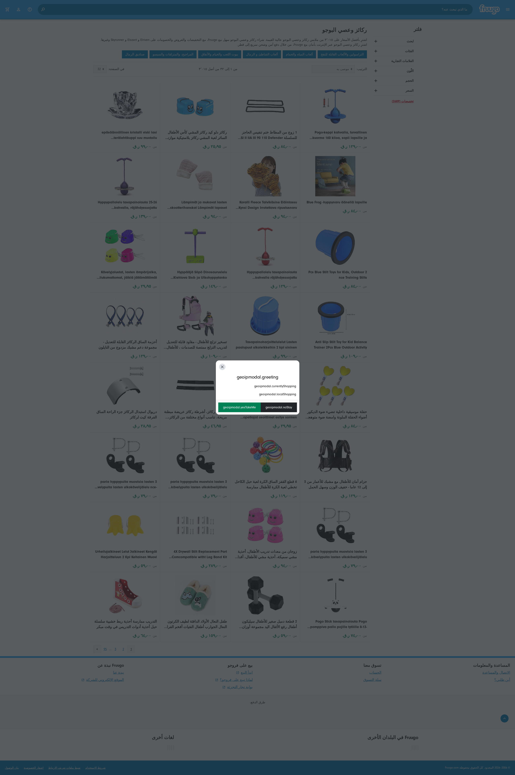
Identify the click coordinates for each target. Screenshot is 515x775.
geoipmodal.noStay (279, 407)
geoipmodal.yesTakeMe (239, 407)
